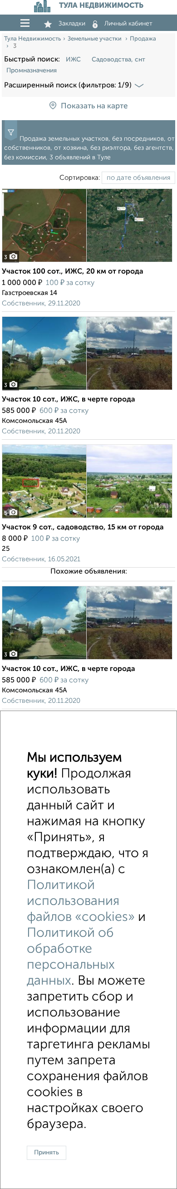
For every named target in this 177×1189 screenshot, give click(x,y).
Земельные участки (95, 39)
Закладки (72, 23)
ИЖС (73, 59)
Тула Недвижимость (32, 39)
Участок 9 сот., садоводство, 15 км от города (83, 527)
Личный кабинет (128, 23)
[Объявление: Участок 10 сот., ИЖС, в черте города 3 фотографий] (87, 390)
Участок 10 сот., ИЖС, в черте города (68, 399)
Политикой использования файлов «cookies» (81, 901)
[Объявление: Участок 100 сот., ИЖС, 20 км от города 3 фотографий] (87, 262)
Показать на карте (94, 106)
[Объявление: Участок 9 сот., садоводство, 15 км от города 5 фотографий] (87, 518)
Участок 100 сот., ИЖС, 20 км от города (72, 271)
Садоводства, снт (118, 59)
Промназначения (31, 70)
